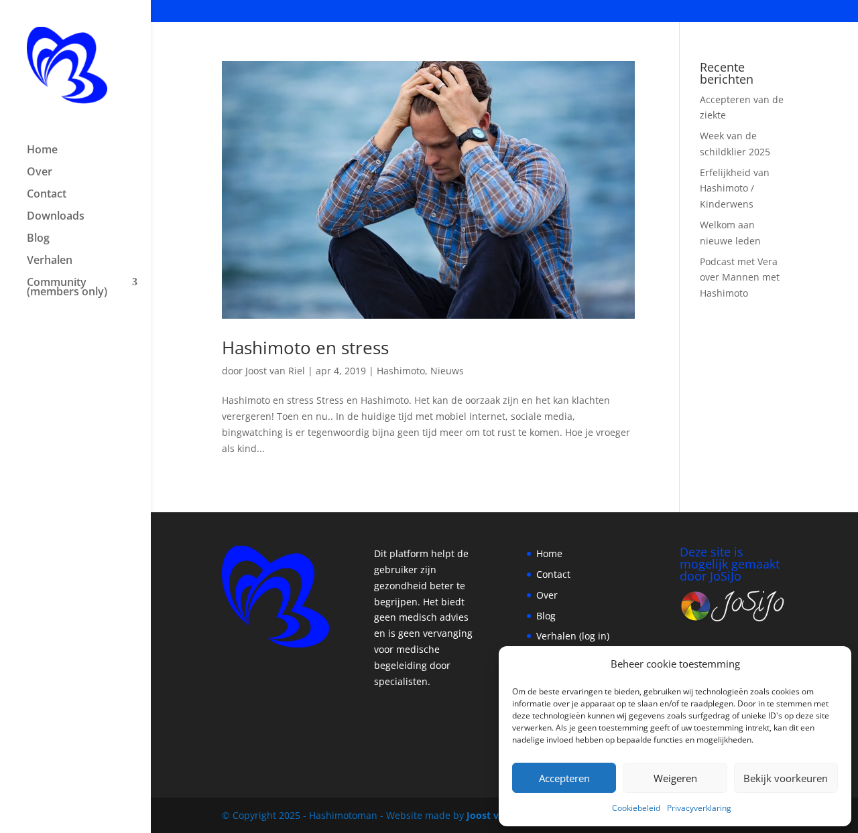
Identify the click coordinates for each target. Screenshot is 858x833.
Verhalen (49, 261)
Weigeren (675, 778)
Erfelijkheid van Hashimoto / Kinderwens (735, 188)
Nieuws (447, 370)
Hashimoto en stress (305, 347)
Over (39, 173)
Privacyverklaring (699, 808)
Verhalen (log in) (572, 635)
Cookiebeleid (636, 808)
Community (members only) (67, 288)
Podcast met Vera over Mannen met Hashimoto (740, 277)
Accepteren (564, 778)
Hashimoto (401, 370)
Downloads (55, 217)
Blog (38, 239)
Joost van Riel (275, 370)
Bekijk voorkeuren (785, 778)
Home (42, 151)
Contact (46, 195)
